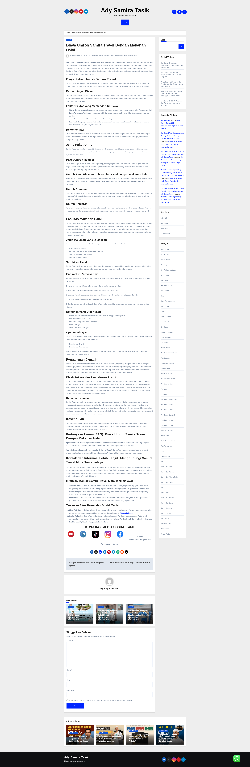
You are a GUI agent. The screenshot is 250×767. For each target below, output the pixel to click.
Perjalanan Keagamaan (169, 399)
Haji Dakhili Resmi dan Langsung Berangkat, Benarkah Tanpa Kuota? (172, 65)
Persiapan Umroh (167, 430)
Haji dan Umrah (166, 285)
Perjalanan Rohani (167, 410)
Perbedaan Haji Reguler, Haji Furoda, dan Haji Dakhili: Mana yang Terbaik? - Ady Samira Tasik (172, 172)
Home (125, 22)
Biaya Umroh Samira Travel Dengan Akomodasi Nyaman (129, 563)
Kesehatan (164, 327)
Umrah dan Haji (166, 467)
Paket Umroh (165, 358)
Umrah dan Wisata (167, 472)
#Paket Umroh (119, 55)
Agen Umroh (165, 249)
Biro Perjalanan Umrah (169, 270)
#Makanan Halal (109, 55)
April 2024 (164, 223)
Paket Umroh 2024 (167, 363)
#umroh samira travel (130, 55)
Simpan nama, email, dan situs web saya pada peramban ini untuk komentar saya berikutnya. (100, 700)
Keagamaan (165, 322)
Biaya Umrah (165, 260)
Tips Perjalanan (166, 446)
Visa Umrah (165, 529)
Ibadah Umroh (166, 316)
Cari (163, 40)
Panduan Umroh (166, 373)
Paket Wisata (165, 368)
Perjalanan (164, 394)
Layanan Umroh (166, 337)
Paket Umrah (165, 348)
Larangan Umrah (167, 332)
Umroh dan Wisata (167, 498)
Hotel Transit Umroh (168, 301)
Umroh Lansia (166, 513)
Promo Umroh (166, 436)
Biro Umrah (165, 275)
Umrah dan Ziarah (167, 482)
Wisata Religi (165, 534)
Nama (69, 670)
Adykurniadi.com (126, 513)
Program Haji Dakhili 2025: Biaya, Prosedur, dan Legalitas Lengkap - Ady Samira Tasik (172, 154)
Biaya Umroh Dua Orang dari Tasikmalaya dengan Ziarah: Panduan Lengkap (139, 613)
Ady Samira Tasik (125, 10)
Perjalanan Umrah (167, 420)
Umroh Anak (165, 492)
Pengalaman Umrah (168, 379)
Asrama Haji (165, 254)
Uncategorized (166, 524)
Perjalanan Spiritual (168, 415)
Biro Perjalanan (166, 265)
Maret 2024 (165, 228)
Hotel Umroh (165, 306)
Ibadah (163, 311)
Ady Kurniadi (76, 55)
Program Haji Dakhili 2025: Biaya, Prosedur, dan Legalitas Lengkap (171, 75)
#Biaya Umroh (98, 55)
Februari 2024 (166, 233)
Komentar (70, 640)
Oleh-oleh (164, 342)
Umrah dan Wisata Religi (170, 477)
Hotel (162, 296)
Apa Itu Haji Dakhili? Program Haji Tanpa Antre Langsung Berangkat (171, 103)
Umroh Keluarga (166, 508)
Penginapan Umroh (168, 384)
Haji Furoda (165, 291)
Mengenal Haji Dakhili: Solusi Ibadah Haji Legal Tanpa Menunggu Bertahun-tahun (171, 94)
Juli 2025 (164, 218)
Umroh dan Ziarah (167, 503)
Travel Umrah (165, 456)
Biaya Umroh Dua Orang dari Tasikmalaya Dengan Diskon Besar (78, 613)
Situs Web (70, 690)
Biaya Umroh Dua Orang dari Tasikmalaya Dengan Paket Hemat (108, 613)
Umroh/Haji (165, 518)
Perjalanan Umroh (167, 425)
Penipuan (164, 389)
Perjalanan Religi (167, 404)
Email (69, 680)
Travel (163, 451)
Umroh (69, 40)
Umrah (163, 461)
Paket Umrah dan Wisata (169, 353)
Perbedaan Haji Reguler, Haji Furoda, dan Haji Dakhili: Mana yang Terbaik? (172, 84)
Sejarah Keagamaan (168, 441)
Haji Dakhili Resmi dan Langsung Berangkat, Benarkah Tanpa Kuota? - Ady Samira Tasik (172, 136)
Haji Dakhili (165, 280)
